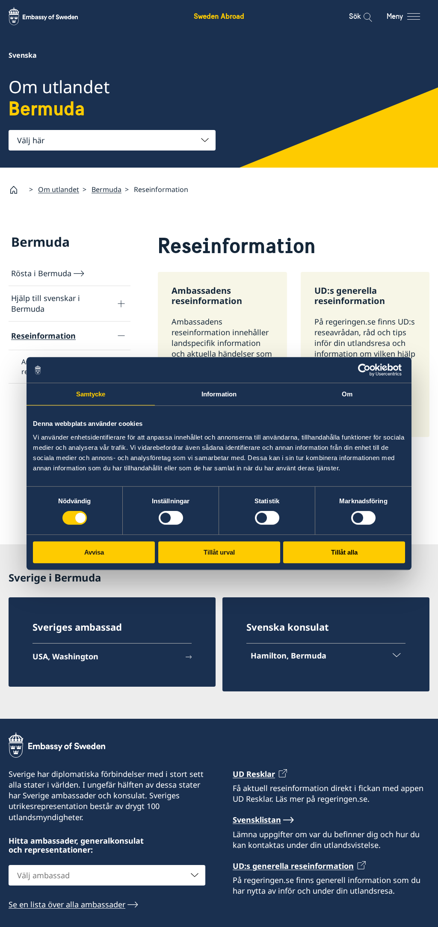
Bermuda (106, 189)
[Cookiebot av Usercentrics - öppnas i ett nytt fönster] (367, 369)
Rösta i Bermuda (41, 273)
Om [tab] (347, 394)
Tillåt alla (344, 552)
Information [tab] (219, 394)
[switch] (171, 518)
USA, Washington (65, 656)
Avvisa (94, 552)
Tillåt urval (219, 552)
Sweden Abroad (219, 16)
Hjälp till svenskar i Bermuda (45, 303)
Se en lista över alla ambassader (67, 904)
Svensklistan (257, 820)
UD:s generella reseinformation (293, 866)
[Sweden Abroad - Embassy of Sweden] (51, 16)
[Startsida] (17, 189)
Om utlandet (58, 189)
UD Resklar (254, 774)
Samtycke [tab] (91, 394)
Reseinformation (43, 336)
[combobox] (112, 140)
